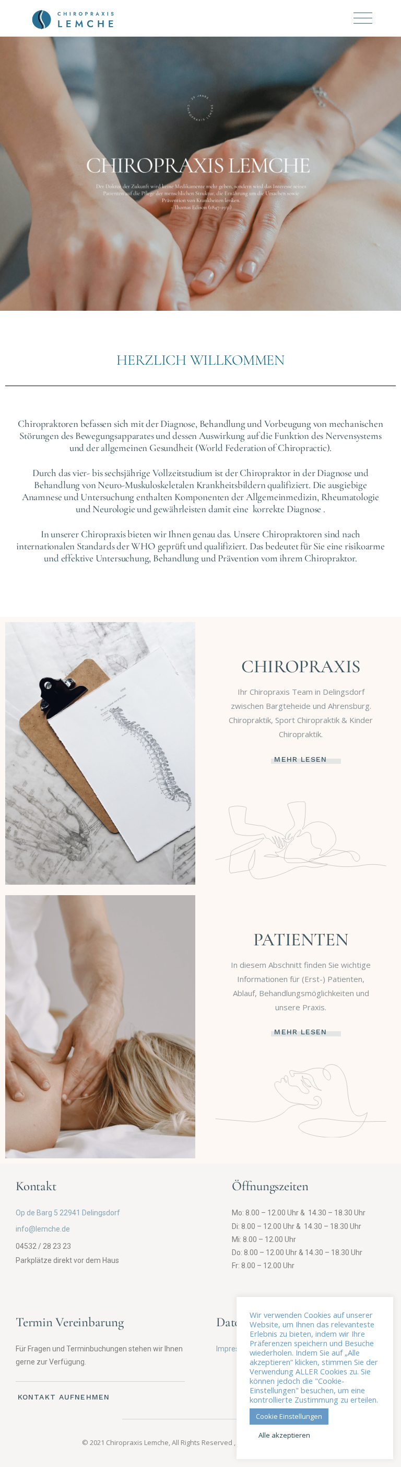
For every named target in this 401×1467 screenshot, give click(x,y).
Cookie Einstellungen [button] (289, 1416)
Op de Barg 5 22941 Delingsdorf (68, 1213)
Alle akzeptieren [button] (284, 1435)
